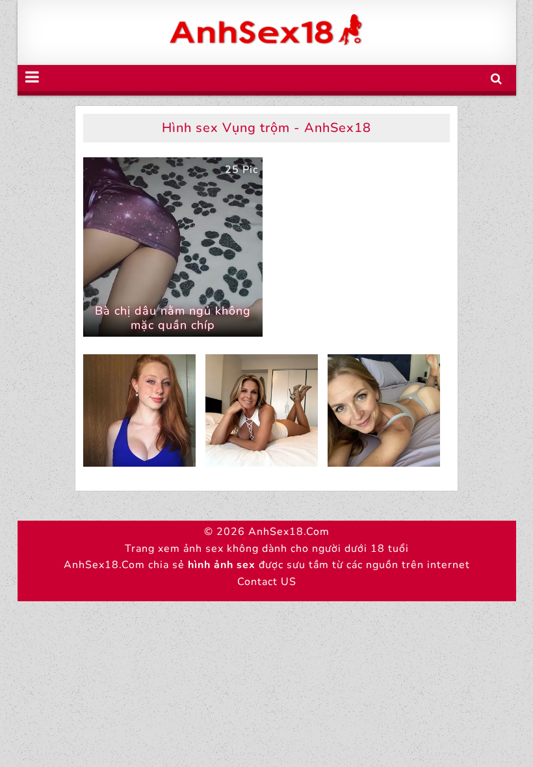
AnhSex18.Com (289, 532)
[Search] (496, 79)
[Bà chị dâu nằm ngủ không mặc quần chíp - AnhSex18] (173, 247)
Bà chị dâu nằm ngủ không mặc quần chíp (173, 318)
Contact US (266, 582)
